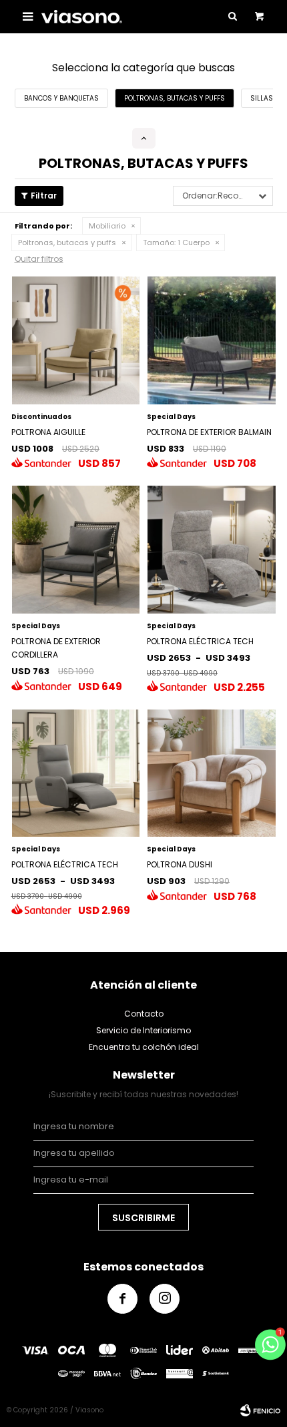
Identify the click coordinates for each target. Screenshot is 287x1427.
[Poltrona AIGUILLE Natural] (76, 340)
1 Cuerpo (176, 242)
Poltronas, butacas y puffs (67, 242)
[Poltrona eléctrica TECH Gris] (76, 773)
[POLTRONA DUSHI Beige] (211, 773)
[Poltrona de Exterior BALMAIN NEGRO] (211, 340)
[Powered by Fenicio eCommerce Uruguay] (260, 1410)
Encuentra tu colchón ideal (144, 1047)
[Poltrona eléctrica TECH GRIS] (211, 549)
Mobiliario (107, 226)
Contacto (144, 1013)
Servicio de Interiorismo (143, 1030)
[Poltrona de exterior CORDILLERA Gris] (76, 549)
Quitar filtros (39, 258)
